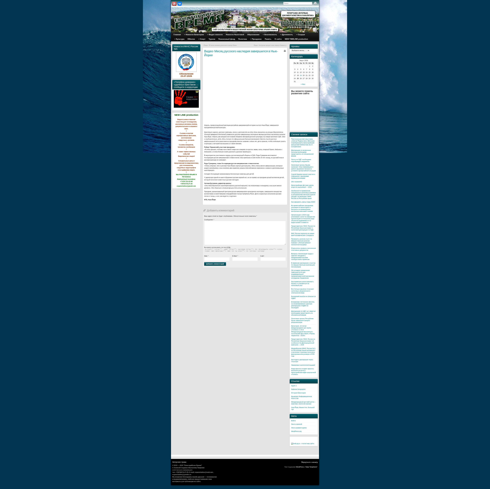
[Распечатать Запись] (285, 51)
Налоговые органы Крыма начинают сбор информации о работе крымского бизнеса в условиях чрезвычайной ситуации (303, 168)
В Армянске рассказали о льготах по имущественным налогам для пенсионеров (303, 265)
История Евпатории (298, 393)
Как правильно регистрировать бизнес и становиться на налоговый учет (302, 283)
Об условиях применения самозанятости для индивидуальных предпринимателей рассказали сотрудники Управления (302, 274)
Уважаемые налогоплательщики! (303, 365)
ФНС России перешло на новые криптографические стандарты (302, 234)
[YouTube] (174, 4)
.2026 (189, 76)
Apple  (294, 386)
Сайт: (262, 256)
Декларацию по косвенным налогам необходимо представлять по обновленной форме (302, 153)
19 (301, 75)
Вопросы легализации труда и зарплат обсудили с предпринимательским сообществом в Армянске (302, 256)
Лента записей (296, 424)
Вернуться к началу (309, 462)
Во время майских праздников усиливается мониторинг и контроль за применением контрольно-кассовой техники (302, 208)
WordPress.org (296, 431)
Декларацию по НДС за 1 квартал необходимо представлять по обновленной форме (303, 313)
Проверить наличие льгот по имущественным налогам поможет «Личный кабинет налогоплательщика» (301, 242)
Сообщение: (209, 220)
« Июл (303, 84)
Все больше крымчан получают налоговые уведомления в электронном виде (302, 291)
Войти (293, 421)
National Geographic (298, 389)
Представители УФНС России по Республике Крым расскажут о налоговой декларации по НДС (303, 228)
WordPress (300, 467)
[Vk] (180, 4)
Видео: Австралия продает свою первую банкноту (270, 45)
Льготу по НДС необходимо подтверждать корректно (301, 160)
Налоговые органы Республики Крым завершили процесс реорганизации (302, 320)
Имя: (206, 256)
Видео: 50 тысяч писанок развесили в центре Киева (220, 45)
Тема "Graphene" (311, 467)
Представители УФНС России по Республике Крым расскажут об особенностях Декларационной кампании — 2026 (303, 342)
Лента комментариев (299, 428)
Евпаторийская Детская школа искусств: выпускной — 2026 (302, 186)
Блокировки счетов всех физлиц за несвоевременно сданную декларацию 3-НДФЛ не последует (302, 305)
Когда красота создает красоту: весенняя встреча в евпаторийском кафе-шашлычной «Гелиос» (303, 371)
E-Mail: (235, 256)
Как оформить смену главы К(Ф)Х (303, 202)
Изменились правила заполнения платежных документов (303, 249)
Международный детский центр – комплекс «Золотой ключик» (303, 403)
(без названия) (296, 182)
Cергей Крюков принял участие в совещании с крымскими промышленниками (303, 176)
